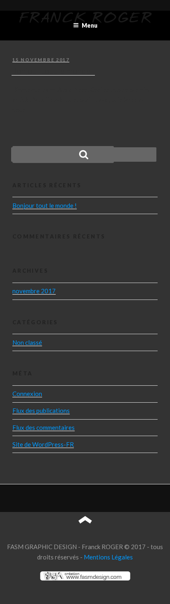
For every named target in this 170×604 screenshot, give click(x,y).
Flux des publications (41, 410)
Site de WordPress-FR (43, 444)
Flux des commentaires (43, 427)
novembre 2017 (34, 291)
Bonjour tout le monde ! (53, 71)
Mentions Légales (108, 557)
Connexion (27, 393)
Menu (89, 25)
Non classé (27, 342)
